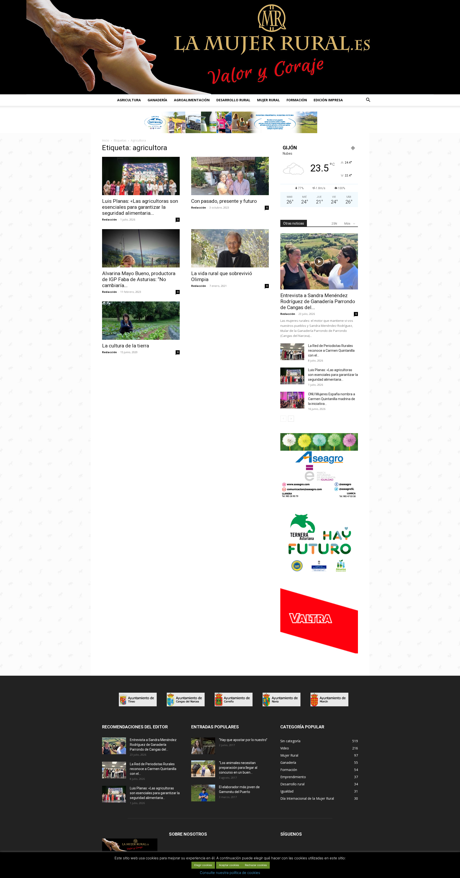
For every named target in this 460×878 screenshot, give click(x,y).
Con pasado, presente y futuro (224, 201)
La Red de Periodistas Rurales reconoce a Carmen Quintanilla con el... (331, 350)
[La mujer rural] (230, 47)
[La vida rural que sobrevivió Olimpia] (230, 248)
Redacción (109, 219)
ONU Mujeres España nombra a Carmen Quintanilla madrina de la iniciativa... (331, 399)
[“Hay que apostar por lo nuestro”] (203, 745)
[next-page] (291, 419)
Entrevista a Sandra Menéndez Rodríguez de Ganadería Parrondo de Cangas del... (317, 301)
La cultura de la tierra (125, 346)
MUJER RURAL (268, 100)
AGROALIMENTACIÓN (192, 100)
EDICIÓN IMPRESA (328, 100)
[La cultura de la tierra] (141, 320)
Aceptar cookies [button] (229, 865)
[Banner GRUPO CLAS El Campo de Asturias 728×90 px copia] (230, 122)
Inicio (105, 140)
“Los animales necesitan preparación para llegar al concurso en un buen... (238, 767)
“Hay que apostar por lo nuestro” (243, 740)
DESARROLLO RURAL (233, 100)
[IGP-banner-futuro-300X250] (319, 574)
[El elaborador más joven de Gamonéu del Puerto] (203, 793)
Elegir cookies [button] (203, 865)
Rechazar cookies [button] (256, 865)
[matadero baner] (319, 497)
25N (334, 223)
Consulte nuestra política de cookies (230, 872)
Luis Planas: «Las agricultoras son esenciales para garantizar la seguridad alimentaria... (140, 207)
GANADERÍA (157, 100)
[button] (368, 100)
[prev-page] (283, 419)
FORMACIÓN (297, 100)
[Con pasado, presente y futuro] (230, 176)
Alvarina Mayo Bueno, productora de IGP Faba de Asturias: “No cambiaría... (138, 279)
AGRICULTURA (129, 100)
